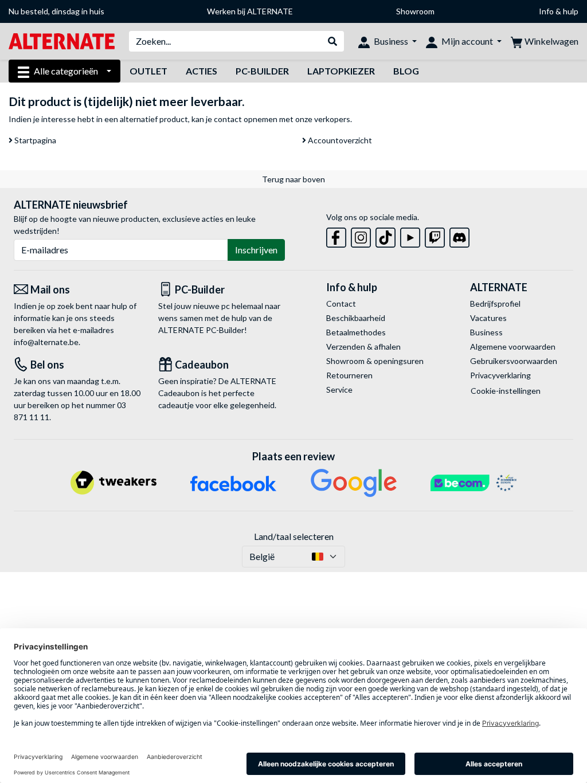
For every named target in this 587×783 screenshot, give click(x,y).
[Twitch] (435, 235)
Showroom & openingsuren (375, 361)
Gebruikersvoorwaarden (513, 361)
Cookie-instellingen (506, 391)
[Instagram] (361, 235)
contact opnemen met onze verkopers (282, 119)
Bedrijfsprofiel (495, 303)
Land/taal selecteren (294, 536)
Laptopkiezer (341, 70)
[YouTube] (410, 235)
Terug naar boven (293, 179)
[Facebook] (336, 235)
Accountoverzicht (339, 140)
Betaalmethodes (356, 332)
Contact (341, 303)
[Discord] (459, 235)
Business (486, 332)
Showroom (415, 11)
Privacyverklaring (500, 375)
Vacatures (488, 318)
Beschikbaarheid (355, 318)
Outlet (148, 70)
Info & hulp (558, 11)
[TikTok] (385, 235)
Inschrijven (256, 249)
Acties (201, 70)
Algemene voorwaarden (512, 346)
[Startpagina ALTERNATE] (62, 40)
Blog (406, 70)
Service (339, 389)
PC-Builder (262, 70)
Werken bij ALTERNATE (250, 11)
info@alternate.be (46, 342)
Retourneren (349, 375)
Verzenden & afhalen (363, 346)
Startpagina (34, 140)
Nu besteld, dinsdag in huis (56, 11)
